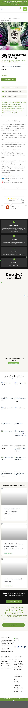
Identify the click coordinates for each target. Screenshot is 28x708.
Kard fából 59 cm (5, 447)
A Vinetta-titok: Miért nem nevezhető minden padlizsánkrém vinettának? (13, 546)
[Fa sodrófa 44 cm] (21, 414)
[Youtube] (21, 647)
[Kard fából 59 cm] (7, 437)
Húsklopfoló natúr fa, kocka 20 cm (19, 474)
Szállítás (14, 239)
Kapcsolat (14, 252)
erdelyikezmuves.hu (14, 176)
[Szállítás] (14, 236)
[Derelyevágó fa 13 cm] (7, 414)
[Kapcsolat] (14, 249)
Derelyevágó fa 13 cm (6, 423)
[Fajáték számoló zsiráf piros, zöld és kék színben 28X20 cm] (21, 437)
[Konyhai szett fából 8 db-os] (7, 464)
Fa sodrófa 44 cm (18, 423)
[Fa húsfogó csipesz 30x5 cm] (21, 389)
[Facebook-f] (15, 647)
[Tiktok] (18, 647)
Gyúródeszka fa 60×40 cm (7, 398)
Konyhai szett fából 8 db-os (7, 474)
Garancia (14, 262)
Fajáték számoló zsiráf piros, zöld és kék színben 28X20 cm (20, 448)
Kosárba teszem (8, 79)
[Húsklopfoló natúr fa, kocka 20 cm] (21, 464)
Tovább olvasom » (8, 518)
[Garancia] (14, 259)
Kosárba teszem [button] (13, 363)
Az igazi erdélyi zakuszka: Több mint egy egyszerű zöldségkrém (13, 511)
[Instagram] (25, 647)
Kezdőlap (4, 18)
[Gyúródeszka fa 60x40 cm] (7, 389)
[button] (1, 323)
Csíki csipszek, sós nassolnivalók (13, 66)
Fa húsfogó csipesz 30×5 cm (20, 399)
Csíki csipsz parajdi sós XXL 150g (14, 358)
